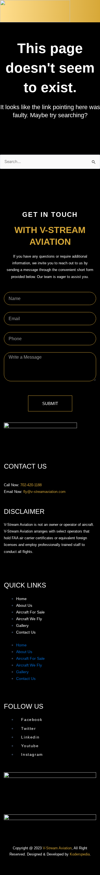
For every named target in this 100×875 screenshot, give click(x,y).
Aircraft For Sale (30, 612)
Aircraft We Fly (29, 619)
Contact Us (26, 632)
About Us (24, 605)
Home (21, 598)
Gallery (22, 625)
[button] (95, 12)
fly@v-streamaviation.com (44, 492)
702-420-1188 (31, 485)
